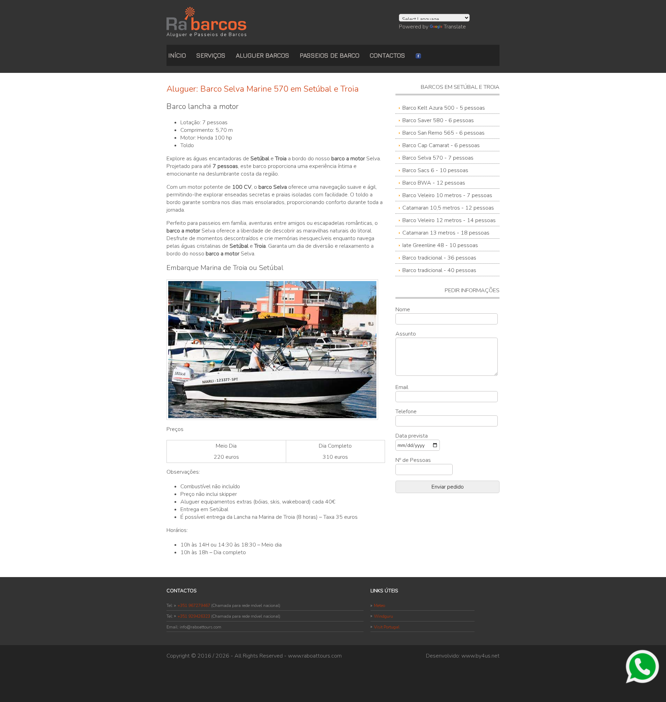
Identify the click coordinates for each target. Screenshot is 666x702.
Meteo (379, 605)
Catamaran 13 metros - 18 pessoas (445, 233)
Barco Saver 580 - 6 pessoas (438, 120)
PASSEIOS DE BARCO (329, 55)
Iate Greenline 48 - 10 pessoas (440, 245)
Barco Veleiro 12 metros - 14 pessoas (449, 220)
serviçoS (210, 55)
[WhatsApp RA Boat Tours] (642, 666)
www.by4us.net (480, 656)
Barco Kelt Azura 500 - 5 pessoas (443, 108)
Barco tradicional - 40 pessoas (439, 270)
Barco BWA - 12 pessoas (433, 183)
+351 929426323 (194, 616)
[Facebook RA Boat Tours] (418, 55)
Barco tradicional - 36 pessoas (439, 258)
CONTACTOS (387, 55)
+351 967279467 (194, 605)
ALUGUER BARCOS (262, 55)
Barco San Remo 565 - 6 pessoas (443, 133)
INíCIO (177, 55)
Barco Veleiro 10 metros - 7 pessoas (447, 195)
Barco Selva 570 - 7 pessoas (437, 158)
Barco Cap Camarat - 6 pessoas (441, 145)
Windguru (383, 616)
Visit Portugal (387, 627)
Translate (455, 27)
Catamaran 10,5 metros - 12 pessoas (448, 208)
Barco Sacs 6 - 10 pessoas (435, 170)
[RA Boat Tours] (206, 18)
